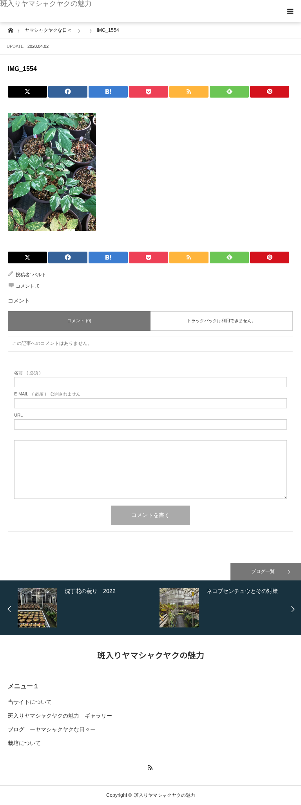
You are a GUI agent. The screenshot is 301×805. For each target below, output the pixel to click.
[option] (87, 607)
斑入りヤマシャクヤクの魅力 (46, 3)
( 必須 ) (27, 373)
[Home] (10, 30)
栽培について (24, 743)
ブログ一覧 (263, 571)
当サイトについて (30, 702)
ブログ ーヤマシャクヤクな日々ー (52, 729)
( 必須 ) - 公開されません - (48, 394)
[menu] (290, 11)
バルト (39, 274)
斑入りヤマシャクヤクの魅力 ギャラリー (60, 716)
